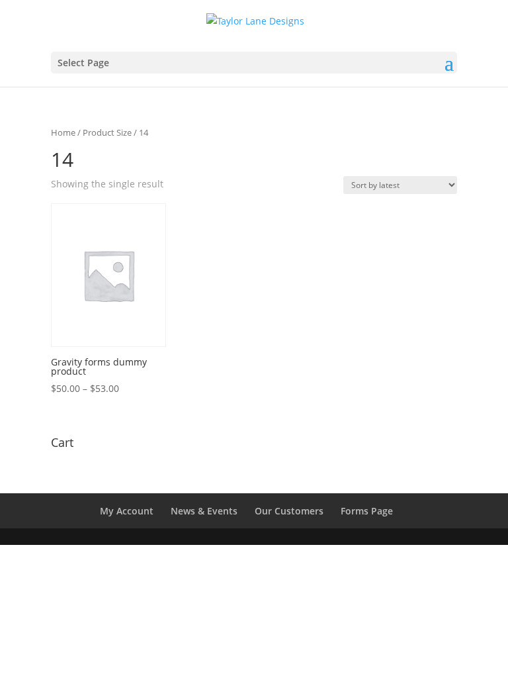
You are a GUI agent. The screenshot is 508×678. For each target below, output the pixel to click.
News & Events (204, 511)
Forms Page (367, 511)
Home (63, 132)
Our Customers (289, 511)
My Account (126, 511)
